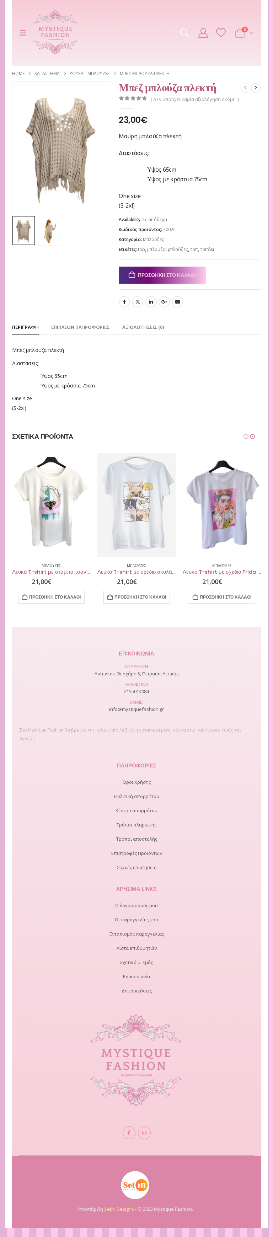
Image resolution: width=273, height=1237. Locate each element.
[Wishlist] (220, 33)
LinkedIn (151, 301)
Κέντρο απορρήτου (136, 810)
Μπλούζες (153, 239)
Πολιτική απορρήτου (136, 796)
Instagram (144, 1132)
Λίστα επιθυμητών (137, 948)
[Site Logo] (55, 33)
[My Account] (203, 33)
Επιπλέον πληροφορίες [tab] (80, 327)
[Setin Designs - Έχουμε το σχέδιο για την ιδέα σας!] (135, 1184)
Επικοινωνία (136, 976)
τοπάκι (207, 249)
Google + (164, 301)
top (141, 249)
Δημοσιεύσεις (137, 990)
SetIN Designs (119, 1209)
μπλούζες (178, 249)
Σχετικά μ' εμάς (136, 962)
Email (177, 301)
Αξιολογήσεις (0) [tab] (143, 327)
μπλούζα (156, 249)
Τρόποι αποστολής (136, 839)
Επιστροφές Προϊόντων (136, 853)
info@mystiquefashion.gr (136, 709)
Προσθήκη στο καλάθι (167, 275)
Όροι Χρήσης (137, 782)
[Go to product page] (51, 505)
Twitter (137, 301)
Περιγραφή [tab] (25, 327)
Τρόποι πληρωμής (136, 824)
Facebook (124, 301)
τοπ (194, 249)
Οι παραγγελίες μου (136, 919)
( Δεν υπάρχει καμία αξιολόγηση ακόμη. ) (195, 99)
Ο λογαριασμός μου (136, 905)
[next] (256, 88)
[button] (24, 33)
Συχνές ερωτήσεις (136, 867)
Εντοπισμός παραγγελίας (136, 934)
